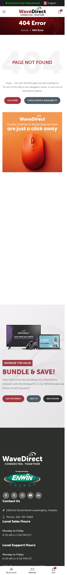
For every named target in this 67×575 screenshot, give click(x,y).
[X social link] (14, 495)
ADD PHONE (53, 398)
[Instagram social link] (22, 495)
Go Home (12, 100)
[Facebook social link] (6, 495)
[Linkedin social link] (38, 495)
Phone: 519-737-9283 (19, 517)
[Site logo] (32, 11)
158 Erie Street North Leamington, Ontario (31, 510)
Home (24, 30)
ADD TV (34, 398)
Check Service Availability (42, 100)
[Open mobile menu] (4, 11)
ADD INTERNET (13, 398)
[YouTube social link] (30, 495)
